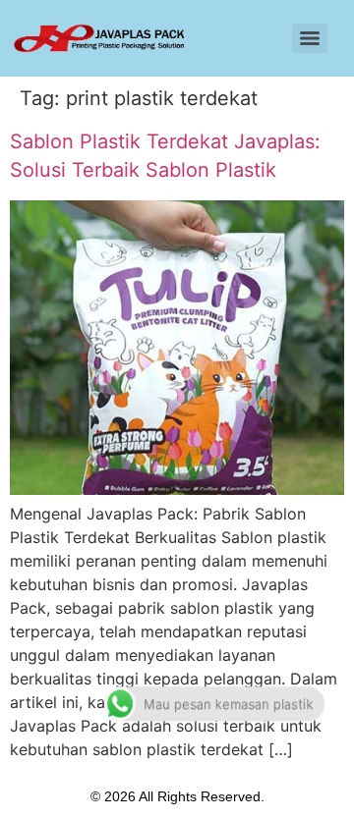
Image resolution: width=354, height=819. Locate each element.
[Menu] (309, 38)
